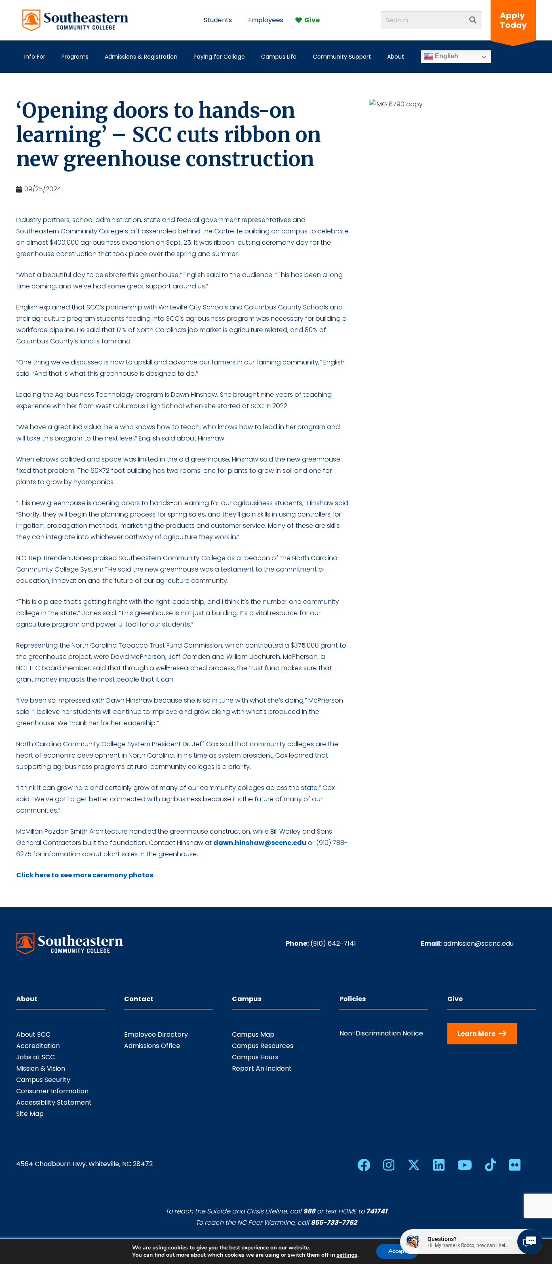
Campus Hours (255, 1057)
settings (347, 1255)
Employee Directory (156, 1034)
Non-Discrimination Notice (381, 1033)
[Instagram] (388, 1164)
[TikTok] (490, 1164)
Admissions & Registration (141, 57)
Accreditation (38, 1045)
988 (309, 1211)
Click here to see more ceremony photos (84, 875)
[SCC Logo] (75, 20)
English (445, 56)
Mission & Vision (40, 1068)
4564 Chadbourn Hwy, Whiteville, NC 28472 (84, 1164)
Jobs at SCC (35, 1057)
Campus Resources (262, 1045)
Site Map (30, 1113)
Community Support (342, 57)
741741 (376, 1211)
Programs (74, 57)
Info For (34, 57)
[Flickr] (514, 1164)
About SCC (33, 1034)
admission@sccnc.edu (478, 943)
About (395, 57)
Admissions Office (152, 1045)
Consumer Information (52, 1091)
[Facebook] (363, 1164)
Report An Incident (262, 1068)
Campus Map (253, 1034)
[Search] (472, 20)
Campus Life (279, 57)
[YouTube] (464, 1164)
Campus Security (43, 1079)
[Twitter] (413, 1165)
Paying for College (219, 57)
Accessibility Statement (54, 1102)
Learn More (476, 1033)
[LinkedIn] (439, 1164)
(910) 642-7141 (333, 943)
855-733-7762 (334, 1222)
